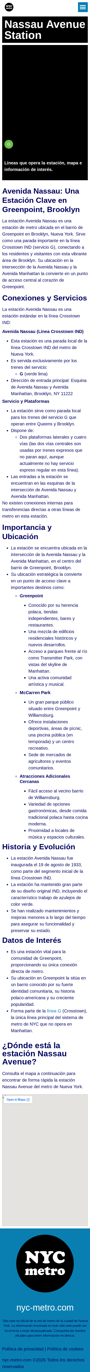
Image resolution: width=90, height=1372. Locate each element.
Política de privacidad (22, 1349)
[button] (83, 7)
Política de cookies (65, 1349)
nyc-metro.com (45, 1307)
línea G (54, 1010)
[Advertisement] (45, 90)
